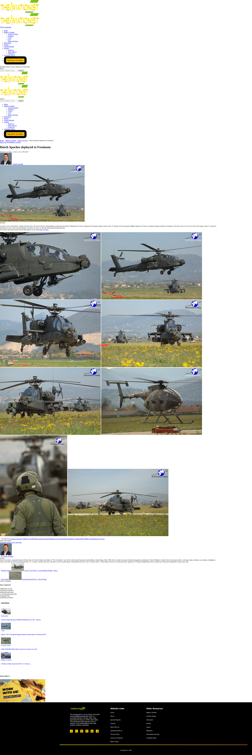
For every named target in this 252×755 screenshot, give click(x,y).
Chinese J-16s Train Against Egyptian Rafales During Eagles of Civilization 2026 (23, 634)
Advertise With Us (116, 730)
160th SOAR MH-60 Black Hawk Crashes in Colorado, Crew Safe (19, 649)
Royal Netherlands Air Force (96, 539)
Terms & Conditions (116, 738)
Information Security (152, 734)
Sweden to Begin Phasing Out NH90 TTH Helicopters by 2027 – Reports (21, 620)
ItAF (49, 539)
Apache (39, 539)
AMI (35, 539)
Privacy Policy (115, 734)
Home (112, 712)
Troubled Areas (151, 738)
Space (148, 727)
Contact (113, 723)
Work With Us (114, 727)
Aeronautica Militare (21, 539)
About (112, 716)
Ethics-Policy (114, 741)
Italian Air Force (5, 142)
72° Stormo (11, 539)
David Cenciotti (18, 164)
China (3, 630)
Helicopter (149, 720)
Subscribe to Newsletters (15, 60)
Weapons (149, 730)
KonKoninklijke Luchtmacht (73, 539)
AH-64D (30, 539)
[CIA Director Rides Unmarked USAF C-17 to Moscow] (6, 658)
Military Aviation (15, 142)
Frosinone (44, 539)
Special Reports (115, 720)
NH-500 (84, 539)
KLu (62, 539)
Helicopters (4, 616)
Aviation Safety (6, 645)
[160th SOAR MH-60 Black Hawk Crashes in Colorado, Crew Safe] (6, 643)
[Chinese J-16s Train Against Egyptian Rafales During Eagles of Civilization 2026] (6, 629)
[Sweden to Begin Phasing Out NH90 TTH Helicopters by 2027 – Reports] (6, 614)
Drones (148, 723)
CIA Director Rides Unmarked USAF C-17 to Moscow (15, 664)
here (41, 230)
